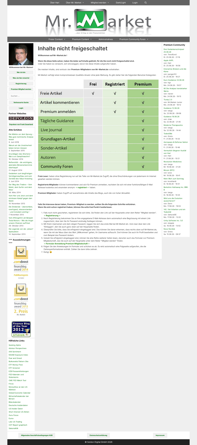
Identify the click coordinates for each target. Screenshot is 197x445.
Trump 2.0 (168, 99)
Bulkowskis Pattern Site (18, 361)
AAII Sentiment (15, 352)
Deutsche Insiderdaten (18, 405)
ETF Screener (14, 368)
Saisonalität (13, 428)
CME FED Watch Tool (17, 380)
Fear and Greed (15, 358)
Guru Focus (13, 415)
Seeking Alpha (15, 345)
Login (135, 2)
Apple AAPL (168, 60)
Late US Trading (15, 422)
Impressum (160, 435)
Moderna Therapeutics (173, 125)
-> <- (82, 187)
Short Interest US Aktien (19, 412)
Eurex (11, 418)
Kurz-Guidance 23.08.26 (174, 80)
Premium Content (80, 39)
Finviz (11, 384)
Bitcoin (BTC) (169, 170)
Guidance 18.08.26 (171, 116)
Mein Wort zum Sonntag (174, 179)
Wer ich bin (21, 72)
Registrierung (21, 84)
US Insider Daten (16, 409)
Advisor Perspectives (17, 348)
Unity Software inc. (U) (173, 220)
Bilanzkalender (15, 402)
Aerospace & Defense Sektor (176, 142)
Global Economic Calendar (19, 393)
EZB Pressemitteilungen (19, 371)
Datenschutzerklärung (98, 435)
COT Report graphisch (18, 425)
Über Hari (54, 2)
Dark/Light (121, 2)
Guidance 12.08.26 (171, 108)
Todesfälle (168, 133)
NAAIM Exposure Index (18, 355)
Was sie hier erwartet (21, 78)
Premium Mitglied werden (21, 89)
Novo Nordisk (169, 229)
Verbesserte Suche (21, 102)
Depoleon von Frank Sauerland (21, 124)
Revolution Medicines (173, 162)
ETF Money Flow (16, 365)
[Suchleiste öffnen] (145, 2)
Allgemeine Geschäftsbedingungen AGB (37, 435)
